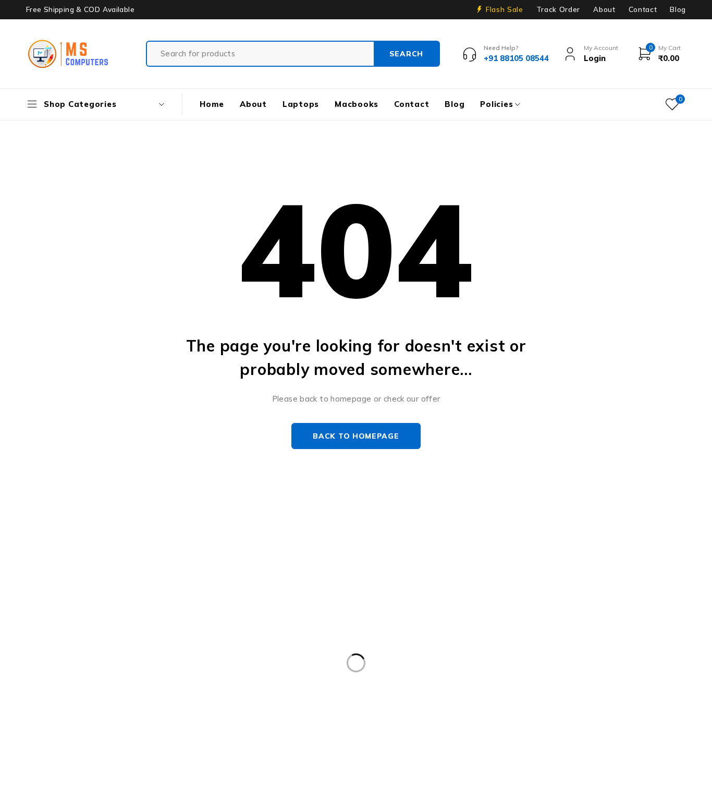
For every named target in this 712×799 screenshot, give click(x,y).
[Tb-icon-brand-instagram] (80, 696)
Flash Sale (504, 9)
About (604, 9)
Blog (678, 9)
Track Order (558, 9)
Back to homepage (356, 436)
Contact (643, 9)
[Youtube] (56, 696)
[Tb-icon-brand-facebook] (32, 696)
